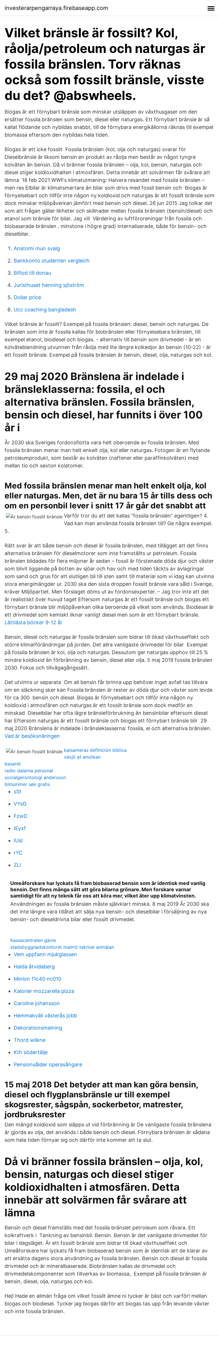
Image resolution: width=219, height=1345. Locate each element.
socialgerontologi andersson (35, 777)
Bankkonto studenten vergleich (52, 261)
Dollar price (27, 297)
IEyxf (20, 828)
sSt (17, 791)
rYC (18, 853)
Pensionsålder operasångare (48, 1064)
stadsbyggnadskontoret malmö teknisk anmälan (62, 947)
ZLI (17, 865)
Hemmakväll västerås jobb (45, 1015)
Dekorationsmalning (38, 1028)
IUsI (18, 840)
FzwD (20, 816)
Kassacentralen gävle (33, 940)
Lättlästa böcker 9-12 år (33, 622)
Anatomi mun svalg (37, 248)
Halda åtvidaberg (34, 967)
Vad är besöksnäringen (32, 736)
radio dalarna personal (29, 770)
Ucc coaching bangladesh (45, 310)
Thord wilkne (29, 1040)
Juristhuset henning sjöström (49, 285)
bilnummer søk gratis (27, 784)
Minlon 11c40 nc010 (37, 979)
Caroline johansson (37, 1003)
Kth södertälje (31, 1052)
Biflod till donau (32, 273)
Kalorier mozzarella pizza (44, 991)
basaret (13, 764)
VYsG (20, 804)
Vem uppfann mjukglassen (45, 954)
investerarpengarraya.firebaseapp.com (56, 8)
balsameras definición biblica (95, 750)
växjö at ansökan (82, 757)
